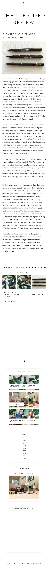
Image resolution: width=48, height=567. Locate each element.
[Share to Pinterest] (38, 267)
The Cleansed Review (21, 563)
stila (28, 267)
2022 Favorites (16, 404)
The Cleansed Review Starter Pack (22, 421)
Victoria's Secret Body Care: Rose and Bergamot (11, 294)
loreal (15, 267)
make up (22, 267)
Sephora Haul (38, 294)
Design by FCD (35, 563)
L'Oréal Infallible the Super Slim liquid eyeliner (22, 208)
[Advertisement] (24, 534)
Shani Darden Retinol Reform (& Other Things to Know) (24, 386)
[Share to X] (32, 267)
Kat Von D (8, 267)
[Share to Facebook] (35, 267)
